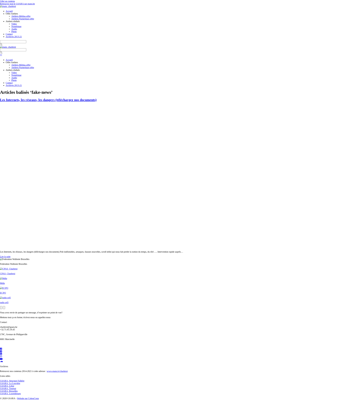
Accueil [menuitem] (9, 11)
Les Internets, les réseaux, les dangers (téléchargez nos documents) (48, 100)
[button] (1, 44)
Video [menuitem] (14, 24)
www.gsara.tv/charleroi (57, 371)
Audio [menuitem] (14, 29)
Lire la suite (5, 256)
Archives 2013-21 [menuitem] (14, 36)
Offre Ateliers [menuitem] (12, 13)
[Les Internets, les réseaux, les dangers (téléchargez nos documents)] (72, 247)
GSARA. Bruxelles (9, 391)
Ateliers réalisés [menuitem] (13, 21)
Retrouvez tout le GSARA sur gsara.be (17, 4)
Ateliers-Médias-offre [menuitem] (20, 16)
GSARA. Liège (7, 386)
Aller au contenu (7, 1)
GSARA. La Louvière (10, 383)
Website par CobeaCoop (28, 398)
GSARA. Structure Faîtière (12, 381)
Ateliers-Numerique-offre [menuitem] (22, 19)
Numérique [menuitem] (16, 26)
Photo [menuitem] (14, 31)
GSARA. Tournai (8, 388)
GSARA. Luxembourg (10, 393)
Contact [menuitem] (9, 34)
